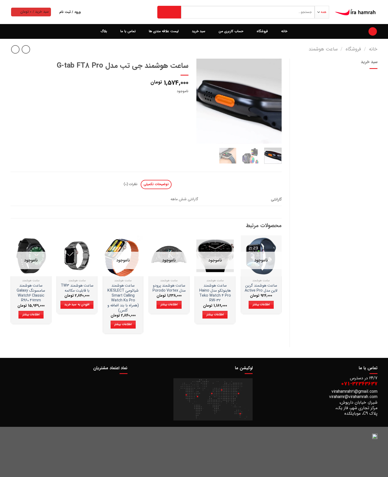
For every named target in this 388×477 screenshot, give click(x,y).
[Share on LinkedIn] (145, 101)
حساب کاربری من (231, 31)
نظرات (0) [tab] (131, 184)
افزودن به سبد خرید (76, 304)
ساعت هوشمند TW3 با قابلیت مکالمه (77, 288)
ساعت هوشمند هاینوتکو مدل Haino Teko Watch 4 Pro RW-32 (215, 293)
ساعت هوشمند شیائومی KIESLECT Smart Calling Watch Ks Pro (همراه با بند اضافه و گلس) (123, 298)
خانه (284, 31)
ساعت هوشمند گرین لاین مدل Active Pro (261, 288)
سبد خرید (198, 31)
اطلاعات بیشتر (261, 304)
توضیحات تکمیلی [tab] (156, 184)
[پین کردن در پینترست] (155, 101)
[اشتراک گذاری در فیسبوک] (183, 101)
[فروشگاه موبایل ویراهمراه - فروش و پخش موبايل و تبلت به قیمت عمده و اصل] (355, 12)
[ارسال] (169, 12)
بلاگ (104, 31)
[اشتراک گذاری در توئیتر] (174, 101)
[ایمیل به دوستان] (164, 101)
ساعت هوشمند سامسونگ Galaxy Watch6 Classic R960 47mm (31, 293)
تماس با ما (128, 31)
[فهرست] (372, 31)
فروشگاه (262, 31)
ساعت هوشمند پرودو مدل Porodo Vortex (169, 288)
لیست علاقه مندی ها (164, 31)
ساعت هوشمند (323, 49)
